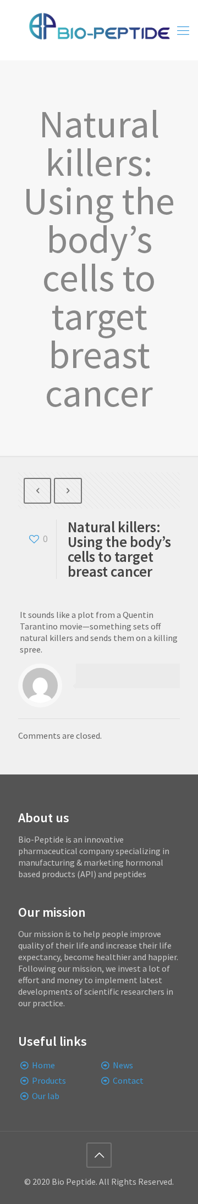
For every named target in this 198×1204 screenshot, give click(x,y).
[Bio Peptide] (99, 30)
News (123, 1065)
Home (43, 1065)
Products (49, 1080)
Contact (128, 1080)
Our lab (45, 1095)
